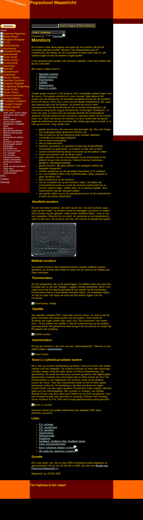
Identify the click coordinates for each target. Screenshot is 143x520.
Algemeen (20, 33)
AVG (2, 175)
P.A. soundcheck (48, 427)
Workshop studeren (12, 162)
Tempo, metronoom (12, 159)
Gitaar (13, 57)
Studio (14, 89)
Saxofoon (19, 80)
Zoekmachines (10, 173)
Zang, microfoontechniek (14, 166)
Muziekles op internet (12, 142)
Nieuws (15, 77)
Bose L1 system (48, 88)
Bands (14, 36)
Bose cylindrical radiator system (56, 447)
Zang (12, 110)
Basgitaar (19, 39)
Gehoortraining (8, 48)
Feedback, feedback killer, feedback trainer (62, 441)
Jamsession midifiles (12, 122)
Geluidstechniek (9, 54)
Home (3, 30)
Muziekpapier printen (12, 144)
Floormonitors (46, 79)
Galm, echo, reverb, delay (15, 113)
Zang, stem (8, 168)
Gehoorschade (47, 435)
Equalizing (44, 438)
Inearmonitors (46, 85)
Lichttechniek (7, 66)
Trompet (17, 104)
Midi (10, 68)
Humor (14, 60)
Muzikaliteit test (10, 148)
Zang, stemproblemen (13, 171)
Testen (15, 92)
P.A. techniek (9, 155)
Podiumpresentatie (11, 157)
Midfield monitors (48, 77)
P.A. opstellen (9, 153)
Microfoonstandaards (12, 130)
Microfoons (8, 128)
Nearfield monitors (48, 74)
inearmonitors (54, 349)
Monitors (7, 135)
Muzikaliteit (8, 146)
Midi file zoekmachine (12, 133)
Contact (4, 179)
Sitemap (4, 182)
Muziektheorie (7, 74)
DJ (8, 42)
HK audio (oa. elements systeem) (57, 451)
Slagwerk (18, 83)
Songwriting (22, 86)
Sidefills (43, 82)
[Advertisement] (128, 79)
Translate (57, 36)
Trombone (20, 101)
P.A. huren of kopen (12, 151)
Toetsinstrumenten (10, 98)
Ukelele (15, 107)
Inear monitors (9, 119)
